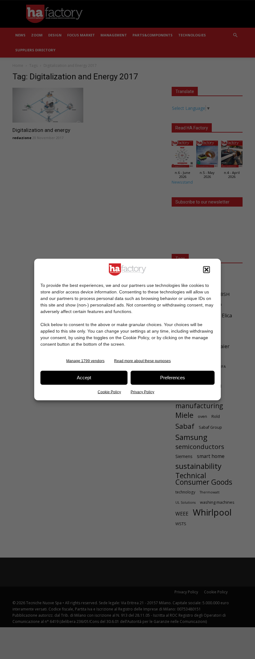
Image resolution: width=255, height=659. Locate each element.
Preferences (172, 377)
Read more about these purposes (142, 360)
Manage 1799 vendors (85, 360)
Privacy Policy (142, 392)
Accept (84, 377)
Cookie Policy (109, 392)
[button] (206, 269)
